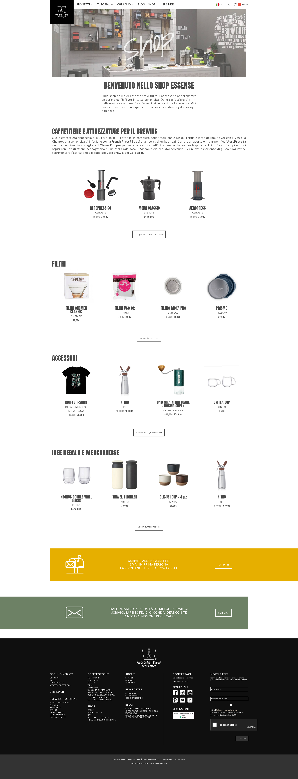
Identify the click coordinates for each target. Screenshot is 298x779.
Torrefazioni (57, 683)
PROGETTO (130, 693)
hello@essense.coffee (183, 678)
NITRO (125, 402)
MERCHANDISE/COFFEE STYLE (102, 720)
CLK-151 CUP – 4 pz (173, 497)
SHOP (152, 4)
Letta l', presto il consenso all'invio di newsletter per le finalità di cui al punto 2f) (227, 712)
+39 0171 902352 (181, 681)
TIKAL (90, 685)
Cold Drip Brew (58, 717)
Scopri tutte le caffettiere (149, 234)
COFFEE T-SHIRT (76, 402)
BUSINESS (168, 4)
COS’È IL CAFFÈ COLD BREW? (138, 708)
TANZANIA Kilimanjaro (99, 690)
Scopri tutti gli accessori (149, 432)
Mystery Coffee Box (60, 685)
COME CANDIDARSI (134, 698)
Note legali (167, 759)
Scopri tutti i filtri (149, 338)
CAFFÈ (91, 710)
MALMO (91, 683)
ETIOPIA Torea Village (99, 697)
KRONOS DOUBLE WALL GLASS (76, 498)
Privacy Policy (180, 759)
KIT (89, 715)
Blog (129, 705)
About (130, 674)
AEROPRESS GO (100, 208)
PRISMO (221, 308)
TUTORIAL (103, 4)
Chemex (54, 705)
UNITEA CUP (222, 402)
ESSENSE (129, 678)
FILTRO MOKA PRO (173, 308)
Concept (54, 678)
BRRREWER (57, 692)
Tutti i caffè (94, 678)
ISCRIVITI (223, 564)
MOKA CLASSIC (149, 208)
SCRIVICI (223, 612)
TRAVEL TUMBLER (124, 497)
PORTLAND (93, 680)
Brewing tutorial (63, 699)
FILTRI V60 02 (125, 308)
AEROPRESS (197, 208)
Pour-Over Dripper (59, 703)
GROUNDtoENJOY (61, 674)
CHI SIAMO (124, 4)
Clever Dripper (57, 715)
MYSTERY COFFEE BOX (98, 717)
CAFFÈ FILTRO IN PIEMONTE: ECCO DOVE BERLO (141, 712)
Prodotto (55, 680)
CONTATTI (130, 683)
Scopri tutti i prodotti (149, 526)
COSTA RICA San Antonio (100, 700)
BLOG (141, 4)
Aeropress (55, 708)
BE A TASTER (131, 680)
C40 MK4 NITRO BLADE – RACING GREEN (173, 404)
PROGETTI (83, 4)
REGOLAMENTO (132, 696)
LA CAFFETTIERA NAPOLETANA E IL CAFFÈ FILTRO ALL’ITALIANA (141, 716)
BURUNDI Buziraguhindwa (101, 695)
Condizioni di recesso (159, 763)
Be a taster (133, 689)
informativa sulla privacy (227, 710)
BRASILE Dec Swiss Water (100, 692)
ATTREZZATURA (95, 713)
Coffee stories (99, 674)
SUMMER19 (93, 688)
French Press (56, 712)
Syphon (54, 710)
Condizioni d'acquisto (139, 763)
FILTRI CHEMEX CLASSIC (76, 309)
